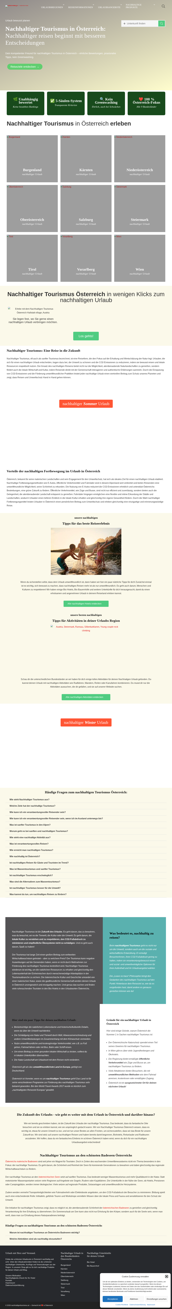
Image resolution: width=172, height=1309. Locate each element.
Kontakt (9, 1280)
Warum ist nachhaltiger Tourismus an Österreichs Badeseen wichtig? (45, 1232)
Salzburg (64, 1280)
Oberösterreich (67, 1276)
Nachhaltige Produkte (133, 6)
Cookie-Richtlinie (122, 1305)
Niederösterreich (68, 1272)
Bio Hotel (91, 1262)
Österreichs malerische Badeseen (21, 1161)
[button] (166, 1276)
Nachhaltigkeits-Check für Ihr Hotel (20, 1278)
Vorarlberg (65, 1291)
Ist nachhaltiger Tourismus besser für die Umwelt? (35, 888)
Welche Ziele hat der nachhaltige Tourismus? (32, 806)
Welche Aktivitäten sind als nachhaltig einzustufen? (36, 1239)
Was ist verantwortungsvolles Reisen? (29, 844)
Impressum (151, 1305)
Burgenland (66, 1265)
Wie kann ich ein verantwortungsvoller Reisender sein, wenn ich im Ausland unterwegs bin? (56, 818)
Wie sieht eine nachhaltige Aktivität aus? (30, 837)
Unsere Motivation (13, 1275)
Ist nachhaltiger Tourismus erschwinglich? (31, 875)
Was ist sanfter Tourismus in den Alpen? (30, 825)
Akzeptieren (112, 1299)
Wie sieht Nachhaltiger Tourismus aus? (29, 799)
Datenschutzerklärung (138, 1305)
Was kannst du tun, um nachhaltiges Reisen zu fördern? (38, 894)
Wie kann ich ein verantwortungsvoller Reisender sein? (38, 812)
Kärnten (64, 1269)
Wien (63, 1295)
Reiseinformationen (80, 7)
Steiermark (65, 1284)
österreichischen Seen (49, 1177)
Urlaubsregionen (52, 7)
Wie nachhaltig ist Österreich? (25, 856)
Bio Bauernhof (93, 1266)
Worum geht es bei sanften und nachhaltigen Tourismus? (39, 831)
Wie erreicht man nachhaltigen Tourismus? (31, 850)
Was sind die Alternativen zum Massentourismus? (35, 882)
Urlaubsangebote (109, 7)
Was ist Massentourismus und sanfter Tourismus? (35, 869)
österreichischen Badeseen (116, 1208)
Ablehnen (134, 1299)
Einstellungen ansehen (156, 1299)
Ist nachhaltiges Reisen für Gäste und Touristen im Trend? (39, 863)
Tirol (62, 1288)
